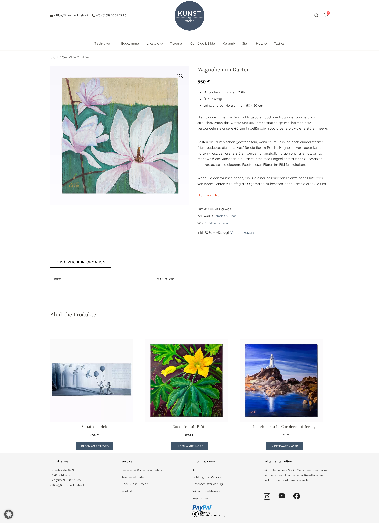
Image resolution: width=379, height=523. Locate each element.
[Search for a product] (316, 15)
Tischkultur (102, 43)
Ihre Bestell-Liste (132, 477)
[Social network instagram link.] (267, 496)
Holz (259, 43)
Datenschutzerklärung (207, 484)
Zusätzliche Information (80, 262)
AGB (195, 470)
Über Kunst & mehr (134, 484)
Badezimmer (130, 43)
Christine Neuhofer (216, 223)
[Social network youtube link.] (281, 496)
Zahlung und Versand (207, 477)
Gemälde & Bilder (203, 43)
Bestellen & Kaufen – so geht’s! (141, 470)
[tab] (80, 262)
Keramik (229, 43)
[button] (180, 75)
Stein (245, 43)
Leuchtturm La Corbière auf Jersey (284, 427)
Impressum (200, 498)
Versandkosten (242, 232)
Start (54, 57)
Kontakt (126, 491)
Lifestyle (153, 43)
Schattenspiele (95, 427)
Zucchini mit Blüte (189, 427)
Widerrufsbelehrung (206, 491)
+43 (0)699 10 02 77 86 (111, 15)
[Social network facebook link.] (296, 496)
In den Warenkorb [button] (95, 446)
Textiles (279, 43)
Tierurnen (177, 43)
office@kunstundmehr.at (71, 15)
